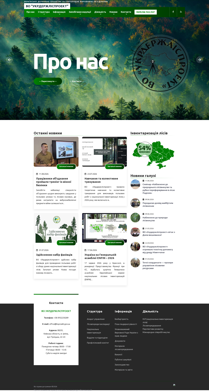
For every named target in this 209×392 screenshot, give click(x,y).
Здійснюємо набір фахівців (54, 254)
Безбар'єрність (121, 319)
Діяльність (100, 12)
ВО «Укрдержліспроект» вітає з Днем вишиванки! (159, 233)
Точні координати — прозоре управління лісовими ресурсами (158, 265)
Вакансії (118, 354)
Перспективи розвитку (153, 329)
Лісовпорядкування (152, 326)
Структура (44, 12)
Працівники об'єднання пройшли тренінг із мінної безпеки (53, 182)
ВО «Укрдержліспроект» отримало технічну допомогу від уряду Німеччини (158, 249)
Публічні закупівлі (123, 359)
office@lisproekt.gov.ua (59, 324)
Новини (113, 12)
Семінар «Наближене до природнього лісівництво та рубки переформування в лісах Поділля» (159, 188)
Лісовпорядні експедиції (98, 324)
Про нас (30, 12)
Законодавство (122, 365)
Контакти (126, 12)
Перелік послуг (145, 12)
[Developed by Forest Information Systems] (174, 385)
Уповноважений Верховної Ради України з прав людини (126, 332)
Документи (120, 341)
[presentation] (9, 59)
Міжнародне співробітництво (156, 332)
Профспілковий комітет (98, 343)
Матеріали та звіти (123, 370)
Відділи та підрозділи (97, 338)
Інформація (59, 12)
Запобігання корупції (80, 12)
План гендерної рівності (126, 324)
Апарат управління (95, 319)
